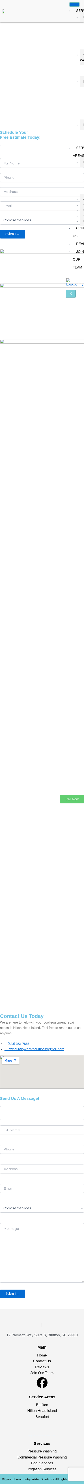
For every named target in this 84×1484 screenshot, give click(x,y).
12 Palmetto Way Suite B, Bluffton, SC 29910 (42, 1335)
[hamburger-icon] (74, 4)
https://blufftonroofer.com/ (42, 1435)
